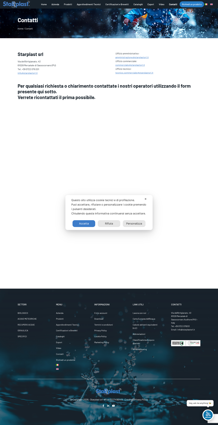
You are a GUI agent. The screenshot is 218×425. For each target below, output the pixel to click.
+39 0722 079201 (182, 326)
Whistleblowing (140, 349)
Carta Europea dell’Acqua (144, 318)
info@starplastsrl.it (28, 73)
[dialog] (109, 212)
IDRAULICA (23, 330)
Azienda (55, 4)
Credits (128, 399)
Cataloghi (138, 4)
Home (44, 4)
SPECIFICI (22, 336)
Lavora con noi (139, 313)
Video (161, 4)
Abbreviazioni (139, 334)
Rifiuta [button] (109, 223)
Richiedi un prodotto (192, 4)
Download (98, 318)
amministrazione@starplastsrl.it (132, 57)
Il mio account (100, 313)
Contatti (173, 4)
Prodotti (68, 4)
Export (151, 4)
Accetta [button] (84, 223)
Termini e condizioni (103, 324)
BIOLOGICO (23, 313)
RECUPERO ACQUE (26, 324)
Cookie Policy (100, 336)
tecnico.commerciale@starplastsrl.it (134, 72)
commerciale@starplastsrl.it (130, 65)
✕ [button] (145, 199)
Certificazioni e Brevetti (117, 4)
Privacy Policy (100, 330)
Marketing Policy (101, 342)
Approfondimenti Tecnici (89, 4)
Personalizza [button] (134, 223)
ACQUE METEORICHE (27, 318)
